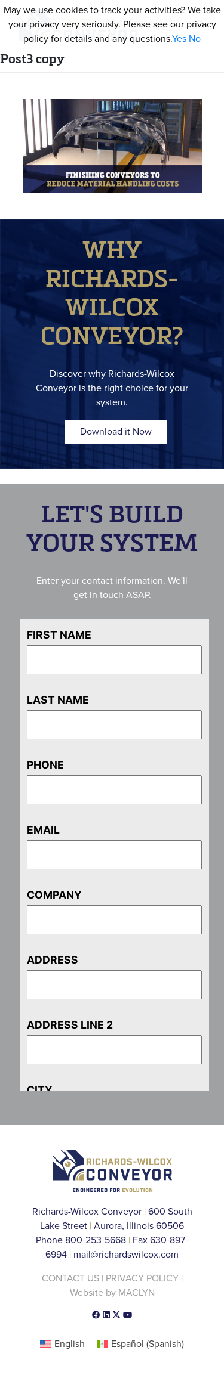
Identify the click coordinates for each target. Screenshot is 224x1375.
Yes (179, 39)
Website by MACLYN (112, 1293)
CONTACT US (70, 1278)
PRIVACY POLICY (142, 1278)
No (195, 39)
